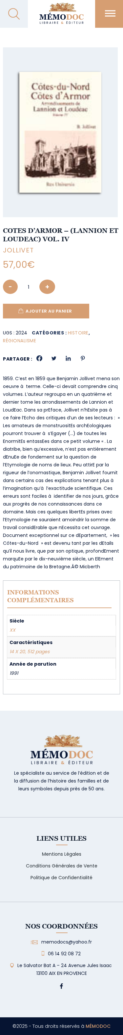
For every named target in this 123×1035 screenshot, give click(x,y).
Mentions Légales (61, 854)
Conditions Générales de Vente (61, 866)
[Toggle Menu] (110, 13)
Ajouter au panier (49, 311)
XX (12, 630)
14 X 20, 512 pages (30, 651)
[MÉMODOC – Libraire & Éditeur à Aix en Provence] (61, 17)
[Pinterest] (83, 358)
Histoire (78, 333)
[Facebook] (39, 358)
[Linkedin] (68, 358)
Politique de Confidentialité (61, 877)
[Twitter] (54, 358)
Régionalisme (19, 340)
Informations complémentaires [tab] (40, 596)
